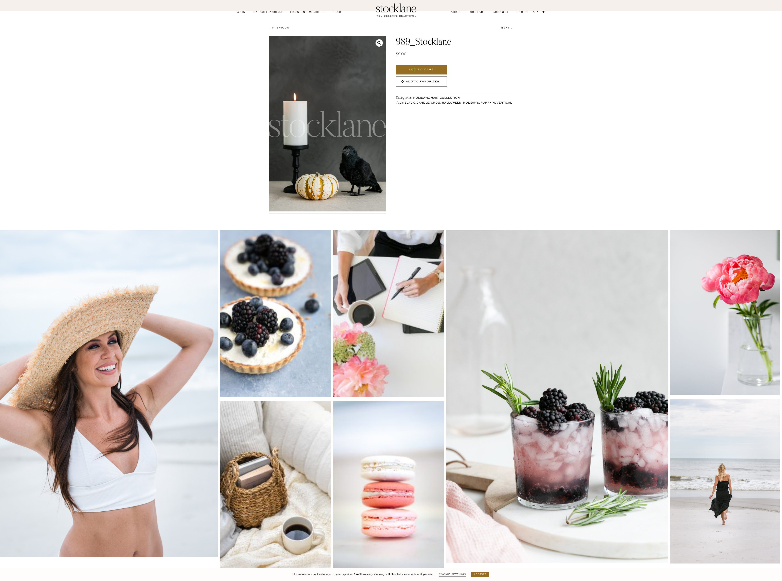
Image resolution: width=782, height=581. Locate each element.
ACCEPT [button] (480, 574)
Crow (435, 103)
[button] (379, 43)
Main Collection (445, 98)
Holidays (421, 98)
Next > (507, 28)
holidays (471, 103)
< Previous (279, 28)
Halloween (451, 103)
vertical (504, 103)
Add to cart (421, 70)
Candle (422, 103)
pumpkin (488, 103)
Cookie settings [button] (452, 574)
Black (409, 103)
